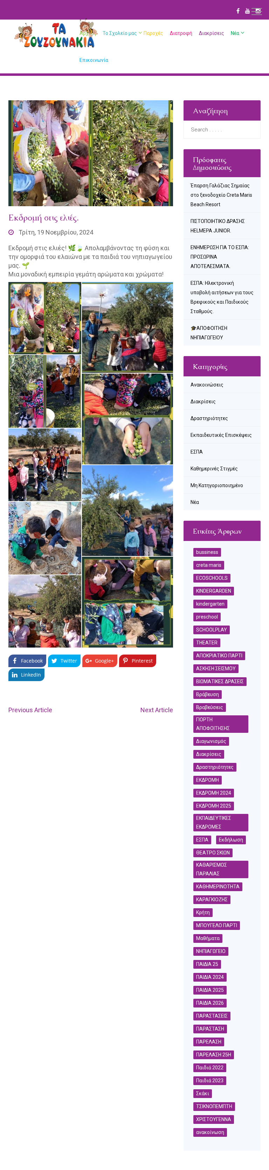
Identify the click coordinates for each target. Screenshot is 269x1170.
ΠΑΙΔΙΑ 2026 (210, 1003)
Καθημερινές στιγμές (214, 468)
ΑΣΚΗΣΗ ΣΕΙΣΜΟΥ (216, 668)
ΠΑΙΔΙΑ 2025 (210, 990)
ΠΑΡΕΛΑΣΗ (208, 1042)
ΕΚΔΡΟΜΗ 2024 (213, 793)
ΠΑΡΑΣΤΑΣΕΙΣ (212, 1016)
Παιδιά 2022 (209, 1067)
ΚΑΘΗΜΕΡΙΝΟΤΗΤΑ (218, 886)
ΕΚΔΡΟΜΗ (207, 780)
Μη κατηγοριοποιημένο (217, 485)
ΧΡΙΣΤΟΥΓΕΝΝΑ (213, 1119)
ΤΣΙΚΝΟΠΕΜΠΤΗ (214, 1106)
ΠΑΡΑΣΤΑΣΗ (210, 1029)
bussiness (207, 552)
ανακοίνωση (210, 1132)
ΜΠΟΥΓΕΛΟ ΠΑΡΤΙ (216, 925)
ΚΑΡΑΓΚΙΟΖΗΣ (212, 899)
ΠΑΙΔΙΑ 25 (207, 964)
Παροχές (153, 33)
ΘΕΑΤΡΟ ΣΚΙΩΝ (213, 852)
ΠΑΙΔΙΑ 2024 (210, 977)
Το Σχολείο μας (120, 33)
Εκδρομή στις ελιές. (43, 217)
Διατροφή (181, 33)
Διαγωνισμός (211, 741)
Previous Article (30, 710)
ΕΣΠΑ (197, 452)
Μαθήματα (208, 938)
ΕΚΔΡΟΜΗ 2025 (213, 806)
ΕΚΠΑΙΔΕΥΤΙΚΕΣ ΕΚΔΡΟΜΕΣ (213, 822)
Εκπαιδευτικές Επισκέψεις (221, 435)
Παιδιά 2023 (209, 1080)
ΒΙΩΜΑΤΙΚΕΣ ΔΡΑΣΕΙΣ (220, 681)
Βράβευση (207, 694)
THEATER (207, 642)
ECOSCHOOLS (212, 578)
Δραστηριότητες (209, 418)
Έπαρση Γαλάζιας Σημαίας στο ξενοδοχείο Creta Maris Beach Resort (221, 195)
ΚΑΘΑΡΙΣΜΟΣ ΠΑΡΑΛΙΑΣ (211, 869)
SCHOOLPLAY (211, 630)
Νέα (235, 33)
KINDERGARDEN (213, 591)
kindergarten (210, 604)
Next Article (156, 710)
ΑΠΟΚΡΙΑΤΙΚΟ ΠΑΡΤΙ (219, 655)
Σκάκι (202, 1093)
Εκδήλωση (231, 840)
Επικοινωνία (94, 60)
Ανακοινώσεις (207, 385)
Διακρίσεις (211, 33)
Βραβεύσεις (209, 707)
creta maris (208, 565)
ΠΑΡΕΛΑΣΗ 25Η (213, 1054)
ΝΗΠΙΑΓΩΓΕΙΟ (211, 951)
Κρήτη (203, 912)
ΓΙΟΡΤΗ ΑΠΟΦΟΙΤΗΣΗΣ (213, 724)
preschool (207, 617)
